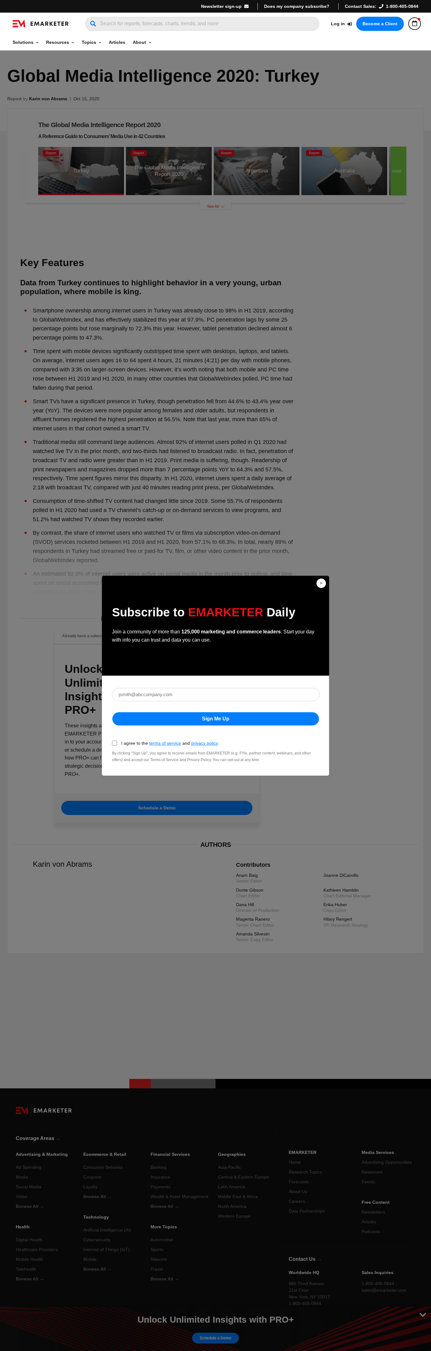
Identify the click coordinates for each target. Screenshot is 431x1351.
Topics (89, 42)
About (139, 42)
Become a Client (380, 23)
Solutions (23, 42)
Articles (117, 42)
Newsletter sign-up (221, 6)
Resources (57, 42)
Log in (338, 23)
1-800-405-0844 (402, 6)
